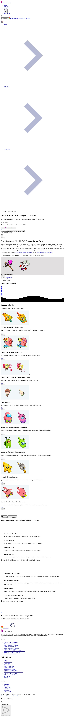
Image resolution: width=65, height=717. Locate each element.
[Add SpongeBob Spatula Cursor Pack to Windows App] (4, 484)
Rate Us (6, 677)
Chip (23, 231)
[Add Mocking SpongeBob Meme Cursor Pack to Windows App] (4, 334)
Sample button (17, 231)
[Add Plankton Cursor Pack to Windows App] (4, 409)
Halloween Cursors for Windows (12, 652)
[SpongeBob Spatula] (15, 474)
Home (5, 5)
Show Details (5, 704)
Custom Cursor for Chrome (11, 642)
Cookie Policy (7, 691)
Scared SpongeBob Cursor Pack (45, 252)
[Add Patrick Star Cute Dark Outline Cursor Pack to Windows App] (4, 509)
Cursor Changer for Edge (10, 646)
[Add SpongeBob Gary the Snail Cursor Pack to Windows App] (4, 359)
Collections (6, 7)
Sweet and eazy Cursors (10, 653)
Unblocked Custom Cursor (10, 670)
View (2, 333)
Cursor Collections (8, 667)
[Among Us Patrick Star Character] (15, 424)
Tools (5, 9)
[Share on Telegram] (32, 293)
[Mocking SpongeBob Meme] (15, 324)
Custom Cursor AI (8, 665)
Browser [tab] (5, 517)
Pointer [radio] (13, 228)
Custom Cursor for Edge (10, 643)
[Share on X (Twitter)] (32, 288)
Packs (5, 8)
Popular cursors (8, 662)
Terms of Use (7, 688)
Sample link (10, 231)
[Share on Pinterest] (32, 290)
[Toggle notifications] (1, 20)
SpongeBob (9, 277)
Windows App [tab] (13, 517)
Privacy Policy (7, 687)
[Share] (2, 236)
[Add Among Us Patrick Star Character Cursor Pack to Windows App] (4, 434)
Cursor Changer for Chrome (11, 645)
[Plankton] (15, 399)
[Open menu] (1, 16)
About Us (6, 684)
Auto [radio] (2, 228)
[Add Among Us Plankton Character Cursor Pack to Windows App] (4, 459)
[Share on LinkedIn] (32, 292)
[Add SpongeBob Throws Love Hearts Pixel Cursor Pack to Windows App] (4, 384)
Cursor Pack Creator (9, 666)
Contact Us (6, 686)
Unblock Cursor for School (10, 675)
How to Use (7, 13)
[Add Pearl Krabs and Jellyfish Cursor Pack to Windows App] (4, 237)
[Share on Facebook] (32, 287)
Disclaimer (6, 690)
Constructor (7, 663)
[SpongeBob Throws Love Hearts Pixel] (15, 374)
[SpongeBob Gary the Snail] (15, 349)
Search (5, 660)
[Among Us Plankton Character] (15, 449)
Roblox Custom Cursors (10, 649)
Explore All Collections (6, 613)
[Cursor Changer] (2, 2)
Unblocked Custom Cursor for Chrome (13, 672)
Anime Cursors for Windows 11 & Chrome (14, 651)
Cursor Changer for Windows (11, 648)
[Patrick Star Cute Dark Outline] (15, 499)
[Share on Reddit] (32, 295)
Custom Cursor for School (10, 673)
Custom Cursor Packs (9, 669)
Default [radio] (7, 228)
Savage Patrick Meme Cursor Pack (23, 252)
